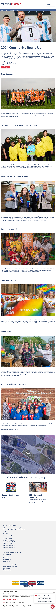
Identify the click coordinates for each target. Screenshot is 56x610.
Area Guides (6, 568)
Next (54, 488)
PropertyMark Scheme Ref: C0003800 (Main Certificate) (14, 589)
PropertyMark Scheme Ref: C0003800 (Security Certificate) (41, 589)
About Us (5, 533)
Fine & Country (7, 561)
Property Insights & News (10, 566)
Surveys (5, 556)
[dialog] (28, 600)
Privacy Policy (31, 597)
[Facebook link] (29, 586)
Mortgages (6, 558)
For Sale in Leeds (7, 538)
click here (35, 428)
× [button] (54, 591)
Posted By (9, 62)
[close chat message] (54, 592)
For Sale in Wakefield (9, 542)
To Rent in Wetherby (9, 545)
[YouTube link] (24, 586)
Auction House (7, 559)
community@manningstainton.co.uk (9, 429)
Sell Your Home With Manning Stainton (14, 528)
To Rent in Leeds (7, 543)
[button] (19, 599)
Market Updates (7, 570)
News (6, 10)
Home (2, 10)
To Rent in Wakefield (9, 547)
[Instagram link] (32, 586)
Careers (5, 531)
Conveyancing (7, 554)
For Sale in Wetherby (9, 540)
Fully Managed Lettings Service (12, 552)
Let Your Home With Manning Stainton (14, 530)
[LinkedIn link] (27, 586)
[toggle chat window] (53, 606)
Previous (2, 488)
